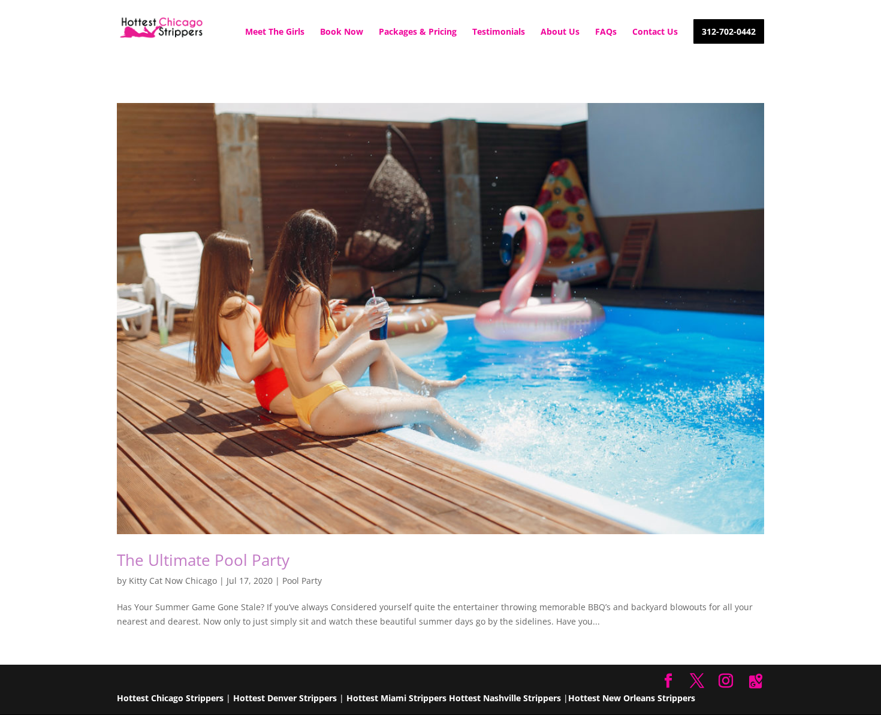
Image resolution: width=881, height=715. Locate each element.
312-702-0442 (729, 32)
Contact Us (655, 32)
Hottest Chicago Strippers (170, 698)
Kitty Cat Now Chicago (173, 580)
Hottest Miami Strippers (396, 698)
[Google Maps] (756, 681)
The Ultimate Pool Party (205, 560)
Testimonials (498, 32)
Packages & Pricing (418, 32)
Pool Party (302, 580)
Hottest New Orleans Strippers (631, 698)
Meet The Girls (274, 32)
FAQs (606, 32)
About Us (560, 32)
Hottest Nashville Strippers (505, 698)
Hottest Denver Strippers (285, 698)
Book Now (341, 32)
